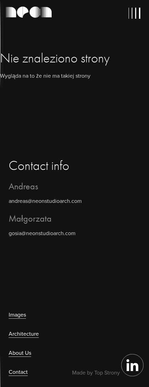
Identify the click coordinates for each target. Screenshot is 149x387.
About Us (20, 353)
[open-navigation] (135, 13)
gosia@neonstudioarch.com (42, 233)
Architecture (24, 334)
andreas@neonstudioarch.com (45, 201)
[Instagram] (132, 374)
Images (17, 315)
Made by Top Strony (96, 373)
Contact (18, 372)
